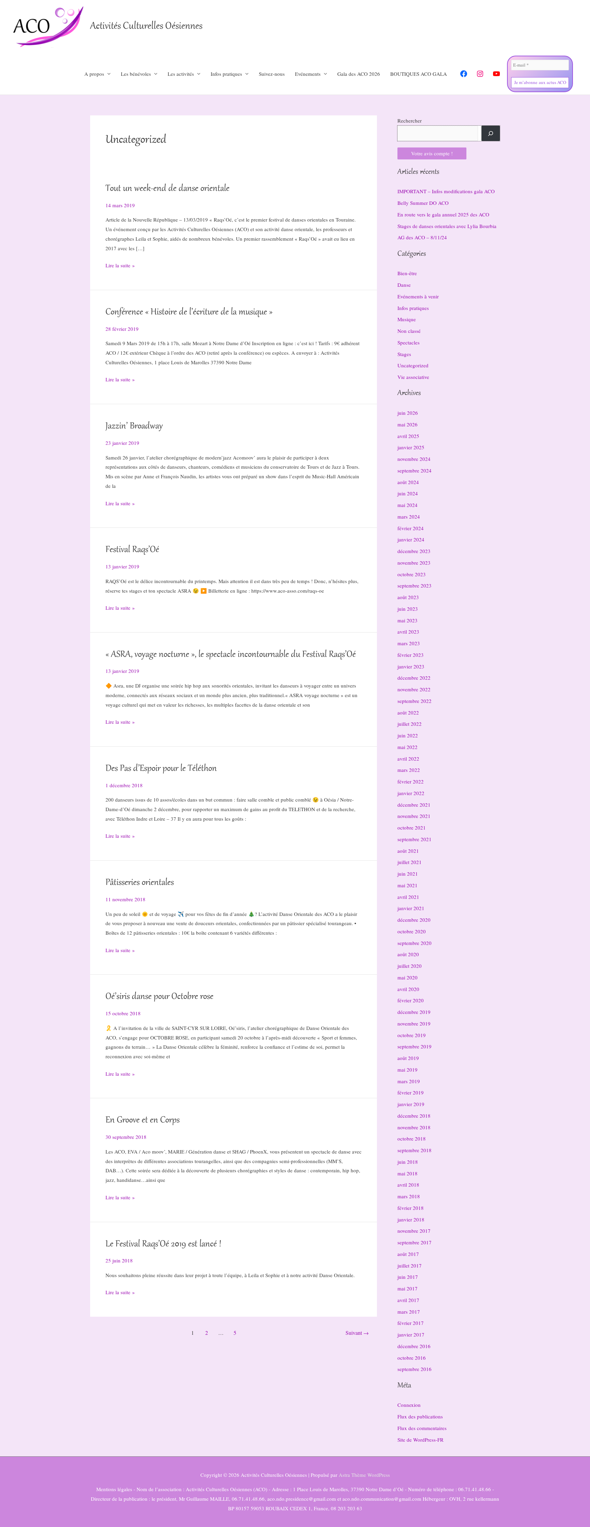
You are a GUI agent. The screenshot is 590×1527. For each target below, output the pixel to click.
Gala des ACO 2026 (358, 73)
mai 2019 (407, 1069)
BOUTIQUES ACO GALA (418, 73)
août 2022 (408, 712)
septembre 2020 (414, 942)
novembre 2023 (414, 562)
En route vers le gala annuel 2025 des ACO (443, 214)
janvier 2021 (410, 908)
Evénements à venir (418, 296)
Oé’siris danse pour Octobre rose (159, 996)
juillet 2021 (409, 862)
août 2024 (408, 482)
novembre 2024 (414, 458)
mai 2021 (407, 885)
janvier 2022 (410, 793)
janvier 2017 (410, 1334)
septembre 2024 (414, 470)
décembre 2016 (414, 1346)
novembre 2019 (414, 1023)
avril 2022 (408, 758)
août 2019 (408, 1058)
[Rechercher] (490, 133)
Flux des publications (420, 1416)
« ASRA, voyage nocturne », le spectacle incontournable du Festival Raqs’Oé (231, 654)
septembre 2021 (414, 839)
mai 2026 (407, 424)
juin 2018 (407, 1161)
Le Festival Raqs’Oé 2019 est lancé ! (163, 1244)
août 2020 (408, 954)
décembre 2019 (414, 1011)
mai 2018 (407, 1173)
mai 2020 (407, 977)
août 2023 (408, 597)
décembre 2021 (414, 804)
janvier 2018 (410, 1219)
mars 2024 (408, 516)
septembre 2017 (414, 1242)
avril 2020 (408, 989)
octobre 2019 (411, 1035)
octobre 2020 (411, 931)
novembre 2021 (414, 815)
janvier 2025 (410, 447)
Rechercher (409, 120)
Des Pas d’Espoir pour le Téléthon (161, 768)
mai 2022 (407, 747)
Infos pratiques (413, 308)
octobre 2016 (411, 1357)
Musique (406, 319)
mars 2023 (408, 643)
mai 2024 (407, 504)
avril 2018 (408, 1184)
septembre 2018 (414, 1150)
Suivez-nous (272, 73)
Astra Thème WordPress (364, 1474)
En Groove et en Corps (143, 1120)
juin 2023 (407, 608)
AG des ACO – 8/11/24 (422, 237)
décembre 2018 (414, 1115)
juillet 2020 (409, 965)
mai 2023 (407, 620)
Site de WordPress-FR (420, 1439)
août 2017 (408, 1253)
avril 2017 (408, 1300)
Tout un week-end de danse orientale (167, 188)
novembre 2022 (414, 689)
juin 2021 (407, 873)
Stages (404, 354)
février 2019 (410, 1092)
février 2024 (410, 528)
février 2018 (410, 1207)
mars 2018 (408, 1196)
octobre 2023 (411, 574)
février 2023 (410, 654)
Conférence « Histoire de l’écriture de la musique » (189, 312)
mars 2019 (408, 1081)
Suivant (357, 1332)
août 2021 (408, 850)
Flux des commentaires (422, 1428)
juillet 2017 (409, 1265)
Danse (404, 284)
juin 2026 (407, 412)
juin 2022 (407, 735)
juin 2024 (407, 493)
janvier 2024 (410, 539)
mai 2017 (407, 1288)
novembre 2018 (414, 1127)
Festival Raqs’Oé (132, 550)
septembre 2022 (414, 700)
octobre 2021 (411, 827)
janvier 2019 (410, 1104)
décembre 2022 (414, 677)
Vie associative (413, 376)
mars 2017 (408, 1311)
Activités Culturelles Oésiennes (146, 26)
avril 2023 (408, 631)
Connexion (409, 1404)
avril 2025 (408, 436)
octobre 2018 (411, 1138)
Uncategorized (413, 365)
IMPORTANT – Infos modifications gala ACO (446, 191)
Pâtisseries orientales (140, 882)
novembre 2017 (414, 1230)
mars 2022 (408, 769)
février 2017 (410, 1322)
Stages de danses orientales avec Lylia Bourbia (446, 226)
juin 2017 (407, 1276)
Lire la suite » (120, 265)
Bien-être (407, 273)
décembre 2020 (414, 919)
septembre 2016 (414, 1369)
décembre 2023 (414, 551)
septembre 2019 (414, 1046)
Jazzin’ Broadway (134, 426)
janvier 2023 (410, 666)
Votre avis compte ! (432, 153)
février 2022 (410, 781)
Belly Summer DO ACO (423, 202)
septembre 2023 (414, 585)
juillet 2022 (409, 723)
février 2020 (410, 1000)
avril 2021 (408, 896)
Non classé (409, 330)
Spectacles (408, 342)
